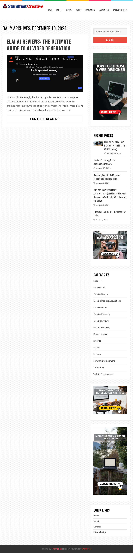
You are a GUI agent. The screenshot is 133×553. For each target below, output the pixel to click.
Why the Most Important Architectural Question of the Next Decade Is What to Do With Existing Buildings (110, 195)
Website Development (103, 374)
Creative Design (100, 294)
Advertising (104, 10)
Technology (71, 59)
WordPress (86, 548)
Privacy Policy (99, 532)
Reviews (97, 354)
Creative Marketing (101, 314)
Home (50, 10)
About (96, 521)
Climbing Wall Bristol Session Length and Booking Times (107, 176)
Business (97, 281)
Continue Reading (54, 120)
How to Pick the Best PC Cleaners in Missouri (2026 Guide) (115, 145)
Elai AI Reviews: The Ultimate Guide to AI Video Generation (39, 45)
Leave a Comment (28, 63)
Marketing (90, 10)
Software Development (104, 361)
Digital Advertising (101, 327)
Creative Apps (99, 287)
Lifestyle (97, 341)
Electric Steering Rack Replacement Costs (104, 162)
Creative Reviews (101, 321)
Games (79, 10)
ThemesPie (56, 548)
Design (69, 10)
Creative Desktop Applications (107, 301)
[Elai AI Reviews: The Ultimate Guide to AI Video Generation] (45, 73)
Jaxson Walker (25, 59)
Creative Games (100, 307)
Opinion (97, 347)
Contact (97, 526)
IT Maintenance (120, 10)
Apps (58, 10)
